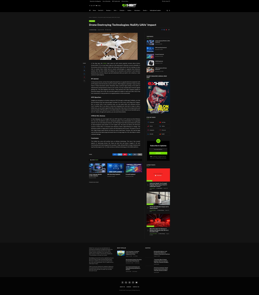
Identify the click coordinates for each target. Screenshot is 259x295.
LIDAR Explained (159, 61)
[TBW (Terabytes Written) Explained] (150, 69)
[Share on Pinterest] (166, 30)
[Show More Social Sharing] (169, 30)
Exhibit (105, 63)
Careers (129, 286)
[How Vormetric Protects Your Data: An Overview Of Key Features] (121, 261)
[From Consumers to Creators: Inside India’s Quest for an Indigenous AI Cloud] (121, 253)
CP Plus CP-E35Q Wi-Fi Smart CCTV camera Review (159, 207)
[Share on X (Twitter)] (164, 30)
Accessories (150, 204)
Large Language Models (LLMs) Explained (95, 175)
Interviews (137, 10)
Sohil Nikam (160, 188)
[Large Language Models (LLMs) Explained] (97, 168)
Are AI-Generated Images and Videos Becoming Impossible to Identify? (133, 268)
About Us (122, 286)
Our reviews (91, 258)
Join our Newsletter (106, 1)
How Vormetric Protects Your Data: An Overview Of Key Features (134, 260)
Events (145, 10)
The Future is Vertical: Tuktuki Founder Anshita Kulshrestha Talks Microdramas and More (161, 269)
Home (94, 10)
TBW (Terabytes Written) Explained (161, 69)
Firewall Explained (130, 174)
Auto (115, 10)
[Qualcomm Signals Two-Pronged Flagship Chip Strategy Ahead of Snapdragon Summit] (158, 175)
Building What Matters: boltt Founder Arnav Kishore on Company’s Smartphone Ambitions (162, 253)
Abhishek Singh (93, 29)
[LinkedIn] (84, 73)
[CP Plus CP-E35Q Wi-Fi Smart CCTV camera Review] (158, 198)
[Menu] (90, 10)
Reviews (108, 10)
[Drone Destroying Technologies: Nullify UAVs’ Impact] (113, 59)
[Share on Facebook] (162, 30)
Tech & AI (100, 10)
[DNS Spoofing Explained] (115, 168)
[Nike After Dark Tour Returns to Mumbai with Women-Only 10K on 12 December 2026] (158, 220)
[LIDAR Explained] (150, 63)
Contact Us (136, 286)
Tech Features (150, 226)
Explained (95, 17)
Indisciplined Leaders (155, 10)
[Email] (84, 80)
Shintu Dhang (161, 210)
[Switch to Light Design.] (169, 10)
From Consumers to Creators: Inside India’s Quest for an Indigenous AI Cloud (132, 253)
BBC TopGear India (116, 1)
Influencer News (125, 1)
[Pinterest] (84, 77)
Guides (129, 10)
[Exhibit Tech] (129, 5)
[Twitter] (84, 70)
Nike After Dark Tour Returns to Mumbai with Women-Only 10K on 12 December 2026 (159, 230)
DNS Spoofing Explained (113, 174)
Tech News (149, 180)
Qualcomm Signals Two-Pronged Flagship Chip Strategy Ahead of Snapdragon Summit (158, 185)
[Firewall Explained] (134, 168)
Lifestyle (122, 10)
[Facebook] (84, 67)
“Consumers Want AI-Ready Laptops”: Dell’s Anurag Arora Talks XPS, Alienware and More (161, 261)
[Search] (167, 10)
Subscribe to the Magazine (95, 1)
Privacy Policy (158, 158)
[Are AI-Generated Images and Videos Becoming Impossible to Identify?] (121, 268)
